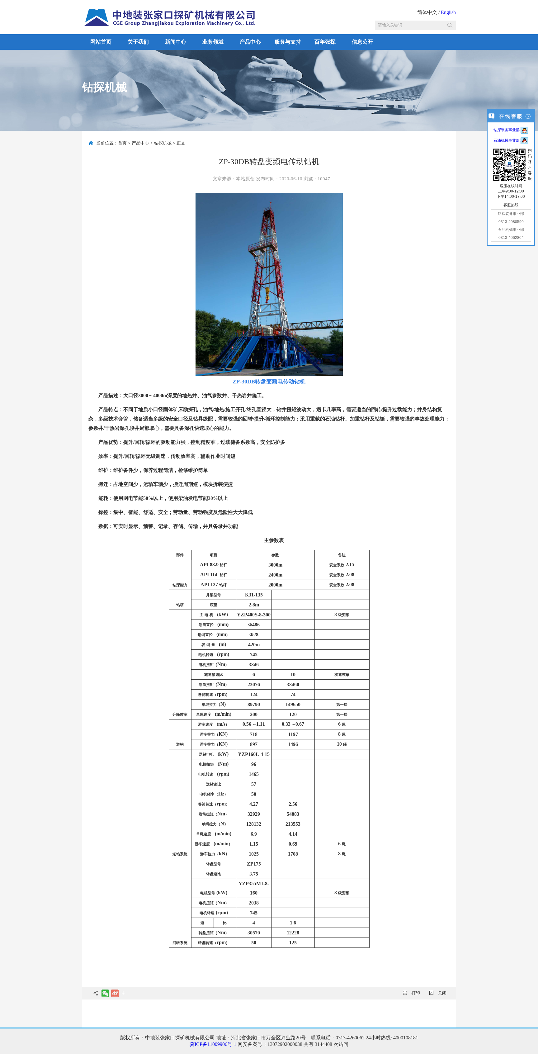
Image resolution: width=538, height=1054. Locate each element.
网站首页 (100, 42)
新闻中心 (175, 42)
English (448, 12)
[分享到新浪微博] (115, 993)
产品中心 (250, 42)
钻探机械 (163, 143)
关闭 (441, 993)
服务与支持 (288, 42)
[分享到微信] (105, 993)
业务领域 (213, 42)
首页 (122, 143)
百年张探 (325, 42)
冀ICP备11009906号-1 (213, 1044)
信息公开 (362, 42)
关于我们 (138, 42)
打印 (415, 993)
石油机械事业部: (507, 140)
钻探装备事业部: (507, 130)
